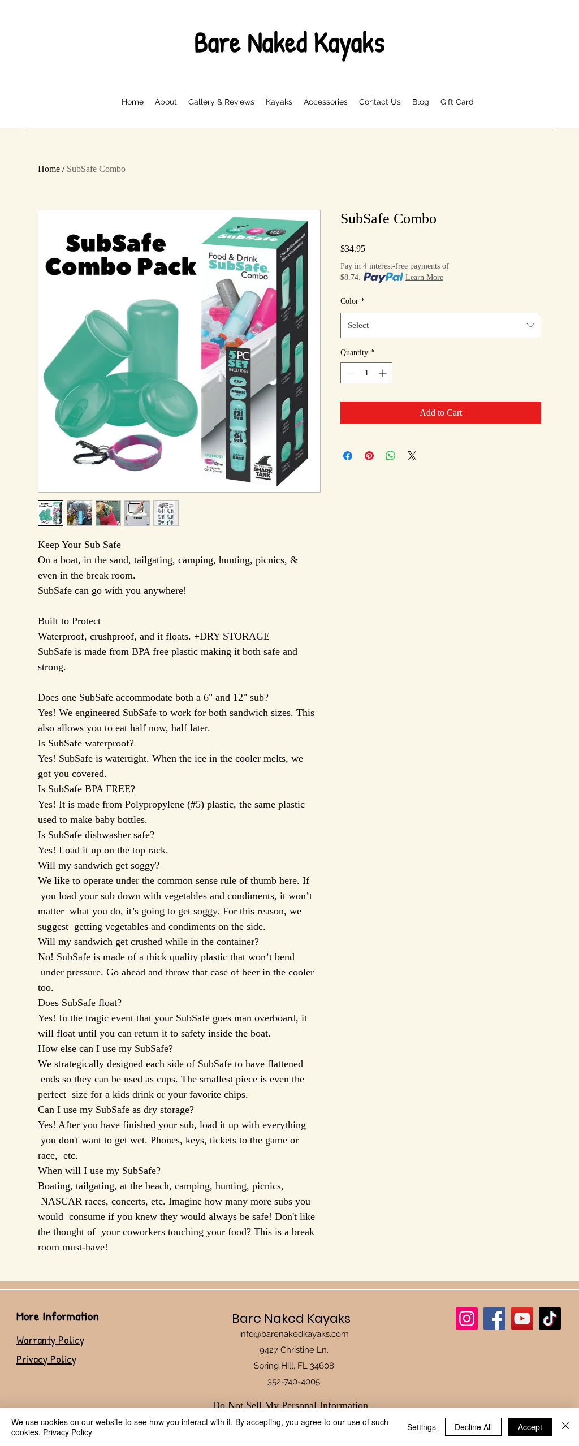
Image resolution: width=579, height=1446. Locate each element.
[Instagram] (467, 1318)
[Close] (565, 1427)
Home (49, 169)
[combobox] (440, 325)
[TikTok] (550, 1318)
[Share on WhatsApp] (390, 456)
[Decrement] (349, 373)
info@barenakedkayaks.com (294, 1334)
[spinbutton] (366, 373)
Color (352, 301)
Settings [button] (421, 1426)
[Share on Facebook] (348, 456)
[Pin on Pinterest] (369, 456)
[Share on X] (412, 456)
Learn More (424, 277)
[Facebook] (494, 1318)
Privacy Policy (67, 1432)
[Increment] (384, 373)
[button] (279, 100)
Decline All (473, 1426)
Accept (530, 1426)
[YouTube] (522, 1318)
